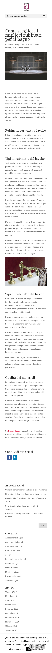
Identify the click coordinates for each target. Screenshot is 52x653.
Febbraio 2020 (11, 609)
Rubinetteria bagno (20, 48)
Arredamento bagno (14, 538)
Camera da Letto (12, 551)
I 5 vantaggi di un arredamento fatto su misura (25, 494)
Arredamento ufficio (13, 546)
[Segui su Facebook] (9, 457)
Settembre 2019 (12, 630)
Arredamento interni (14, 542)
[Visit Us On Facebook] (31, 649)
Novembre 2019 (12, 622)
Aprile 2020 (10, 600)
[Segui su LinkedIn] (15, 457)
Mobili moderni (11, 568)
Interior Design (11, 563)
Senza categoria (12, 580)
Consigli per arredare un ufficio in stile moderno (26, 490)
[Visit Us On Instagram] (42, 649)
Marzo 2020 (10, 604)
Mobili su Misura (12, 572)
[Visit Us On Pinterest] (37, 649)
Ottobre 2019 (11, 626)
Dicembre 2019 (12, 617)
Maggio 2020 (11, 596)
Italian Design (14, 44)
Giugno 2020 (11, 592)
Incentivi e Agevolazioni (15, 559)
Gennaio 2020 (11, 613)
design (8, 555)
